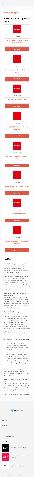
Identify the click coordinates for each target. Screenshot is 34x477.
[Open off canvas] (31, 3)
